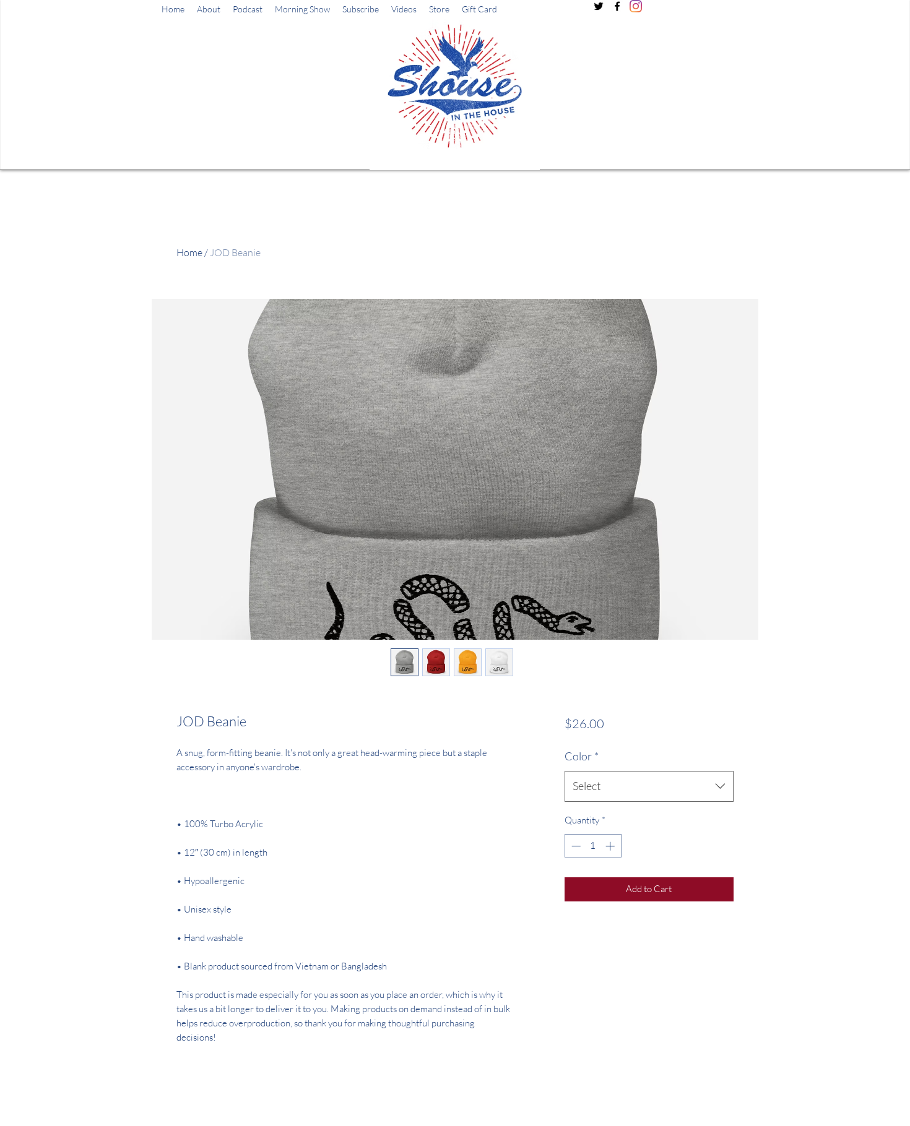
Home (189, 252)
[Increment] (611, 846)
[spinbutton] (593, 846)
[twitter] (598, 6)
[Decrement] (574, 846)
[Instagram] (636, 6)
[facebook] (617, 6)
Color (582, 756)
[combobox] (649, 786)
